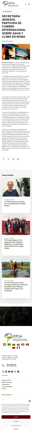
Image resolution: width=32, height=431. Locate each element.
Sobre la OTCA (6, 380)
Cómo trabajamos (7, 386)
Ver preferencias (16, 425)
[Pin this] (18, 159)
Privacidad (16, 429)
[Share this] (4, 159)
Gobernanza (5, 384)
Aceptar (16, 417)
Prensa (4, 388)
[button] (29, 401)
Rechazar (16, 421)
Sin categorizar (7, 11)
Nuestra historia (7, 382)
